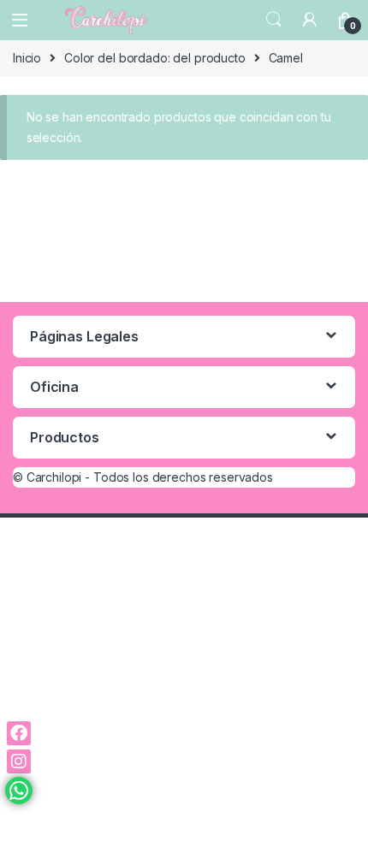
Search (273, 19)
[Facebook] (19, 733)
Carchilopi (54, 477)
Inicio (27, 57)
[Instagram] (19, 761)
